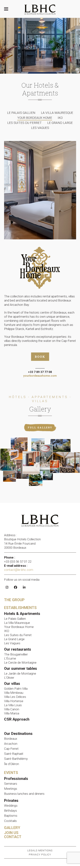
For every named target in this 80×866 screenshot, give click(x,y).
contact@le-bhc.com (19, 570)
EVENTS (11, 772)
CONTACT (12, 837)
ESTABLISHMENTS (20, 607)
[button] (6, 9)
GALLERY (12, 827)
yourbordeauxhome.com (40, 375)
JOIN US (11, 832)
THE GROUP (14, 600)
